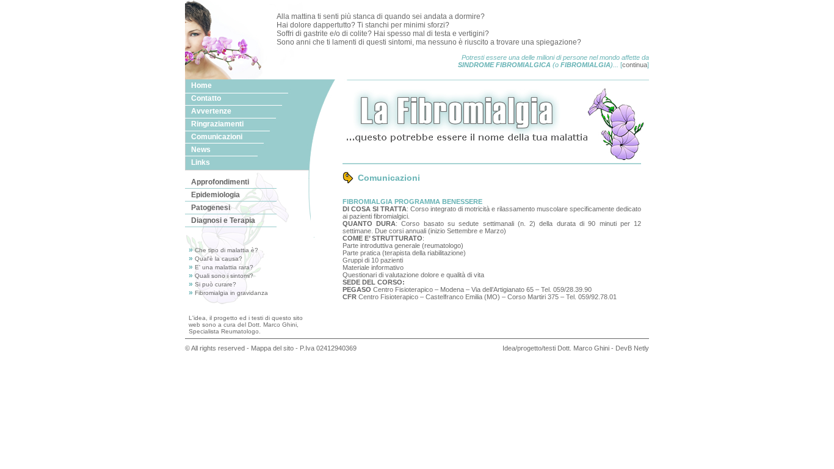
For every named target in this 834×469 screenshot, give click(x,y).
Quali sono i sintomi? (224, 275)
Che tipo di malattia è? (226, 250)
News (201, 149)
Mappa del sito (272, 348)
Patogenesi (210, 207)
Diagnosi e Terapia (223, 220)
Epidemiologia (215, 195)
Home (201, 85)
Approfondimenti (220, 182)
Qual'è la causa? (218, 258)
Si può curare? (215, 284)
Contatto (206, 98)
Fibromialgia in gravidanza (231, 292)
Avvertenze (211, 111)
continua (634, 64)
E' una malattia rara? (224, 267)
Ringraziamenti (217, 124)
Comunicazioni (216, 137)
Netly (641, 348)
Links (200, 162)
